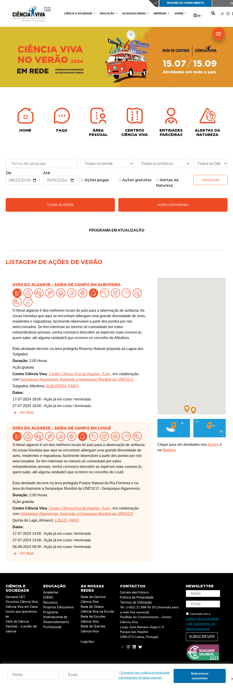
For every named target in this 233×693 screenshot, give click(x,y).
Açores (213, 444)
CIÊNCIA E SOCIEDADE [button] (78, 13)
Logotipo (87, 642)
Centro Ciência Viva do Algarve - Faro (79, 374)
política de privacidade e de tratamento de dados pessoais (202, 624)
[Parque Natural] (72, 293)
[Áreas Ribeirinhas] (116, 293)
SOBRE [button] (179, 13)
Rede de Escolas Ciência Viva (93, 619)
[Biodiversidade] (39, 293)
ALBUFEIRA (56, 386)
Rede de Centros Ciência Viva (93, 599)
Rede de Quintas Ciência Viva (93, 628)
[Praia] (18, 302)
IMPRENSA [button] (160, 13)
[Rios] (28, 302)
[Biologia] (50, 293)
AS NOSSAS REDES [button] (134, 13)
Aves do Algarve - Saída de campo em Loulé (62, 428)
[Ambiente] (28, 293)
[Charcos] (116, 436)
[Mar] (127, 293)
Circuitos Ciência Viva (22, 602)
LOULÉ (61, 520)
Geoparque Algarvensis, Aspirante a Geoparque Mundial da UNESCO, (77, 379)
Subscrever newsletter (199, 676)
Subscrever (202, 637)
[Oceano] (138, 293)
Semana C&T (15, 597)
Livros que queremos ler (21, 614)
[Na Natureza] (18, 293)
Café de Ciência (17, 622)
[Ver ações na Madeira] (173, 428)
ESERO (48, 597)
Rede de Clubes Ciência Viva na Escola (97, 609)
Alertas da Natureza (167, 183)
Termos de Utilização (136, 602)
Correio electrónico (134, 592)
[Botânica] (61, 293)
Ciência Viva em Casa (22, 607)
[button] (186, 408)
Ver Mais (27, 412)
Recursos (50, 602)
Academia (50, 592)
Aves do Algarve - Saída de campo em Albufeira (67, 284)
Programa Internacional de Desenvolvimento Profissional (56, 619)
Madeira (169, 450)
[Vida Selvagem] (83, 293)
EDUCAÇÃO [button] (107, 13)
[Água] (105, 293)
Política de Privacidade (137, 597)
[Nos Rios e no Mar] (94, 293)
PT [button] (198, 15)
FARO (73, 386)
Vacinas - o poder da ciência (21, 628)
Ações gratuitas (136, 180)
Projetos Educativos (58, 607)
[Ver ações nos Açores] (209, 428)
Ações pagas (96, 180)
